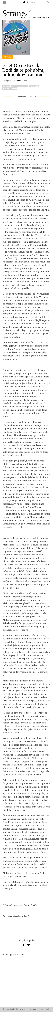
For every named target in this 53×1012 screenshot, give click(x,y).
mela (29, 1009)
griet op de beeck (10, 89)
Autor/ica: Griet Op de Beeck (15, 80)
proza (8, 57)
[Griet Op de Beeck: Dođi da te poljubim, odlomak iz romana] (16, 53)
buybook (6, 86)
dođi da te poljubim (19, 86)
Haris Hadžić (45, 1009)
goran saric (34, 86)
